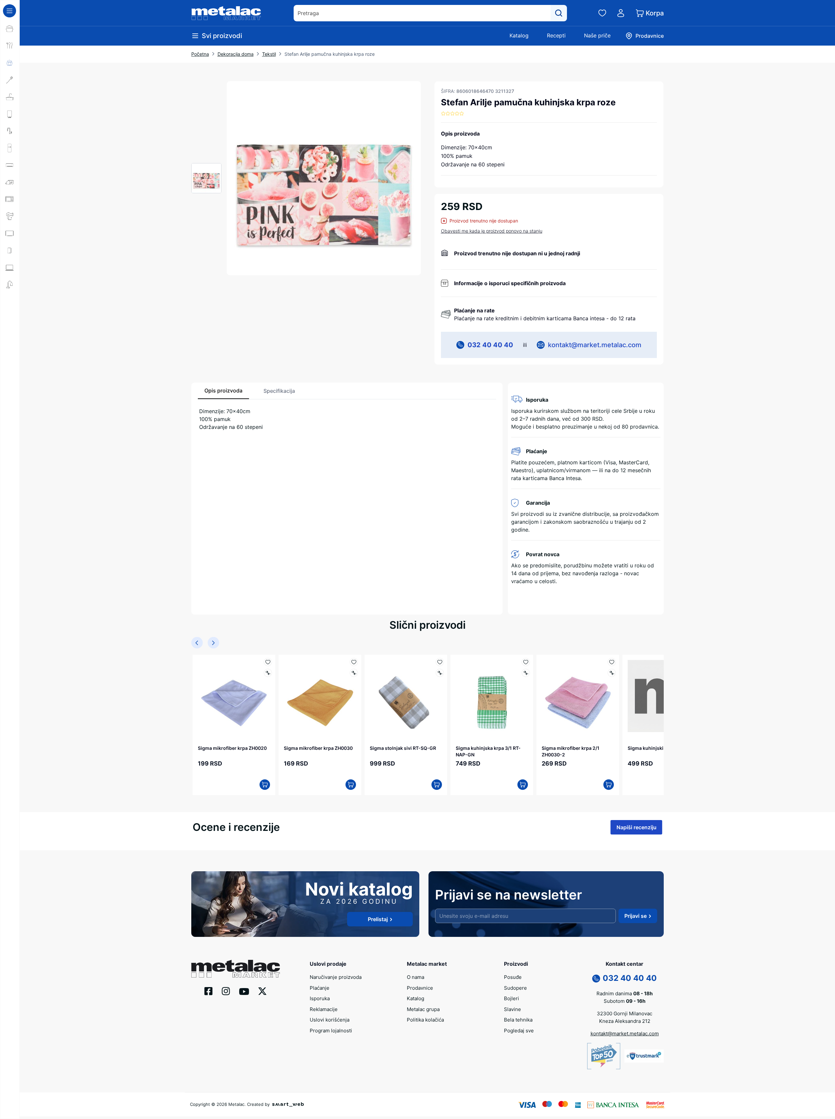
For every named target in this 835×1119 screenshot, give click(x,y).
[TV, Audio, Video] (10, 233)
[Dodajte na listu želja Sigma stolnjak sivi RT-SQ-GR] (440, 662)
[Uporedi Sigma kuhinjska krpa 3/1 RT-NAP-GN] (526, 673)
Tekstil (269, 54)
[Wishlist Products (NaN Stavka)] (602, 13)
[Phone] (596, 978)
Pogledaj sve (519, 1030)
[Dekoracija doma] (10, 284)
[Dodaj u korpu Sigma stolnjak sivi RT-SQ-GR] (436, 784)
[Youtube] (244, 991)
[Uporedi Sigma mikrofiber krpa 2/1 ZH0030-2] (612, 673)
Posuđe (513, 977)
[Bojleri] (10, 114)
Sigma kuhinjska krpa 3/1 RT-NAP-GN (488, 751)
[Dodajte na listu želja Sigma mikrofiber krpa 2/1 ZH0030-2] (612, 662)
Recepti (556, 35)
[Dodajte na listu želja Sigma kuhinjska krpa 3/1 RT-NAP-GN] (526, 662)
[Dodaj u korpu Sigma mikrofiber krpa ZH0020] (265, 784)
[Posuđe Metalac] (10, 28)
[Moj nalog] (621, 13)
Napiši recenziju (636, 827)
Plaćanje (319, 988)
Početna (200, 54)
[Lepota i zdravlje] (10, 216)
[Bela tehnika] (10, 148)
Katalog (519, 35)
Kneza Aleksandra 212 (624, 1021)
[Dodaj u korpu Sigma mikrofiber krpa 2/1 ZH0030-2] (608, 784)
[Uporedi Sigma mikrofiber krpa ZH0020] (268, 673)
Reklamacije (324, 1009)
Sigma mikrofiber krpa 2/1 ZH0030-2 (570, 751)
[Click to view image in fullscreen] (324, 178)
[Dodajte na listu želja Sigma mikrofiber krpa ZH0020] (268, 662)
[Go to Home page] (226, 13)
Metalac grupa (423, 1009)
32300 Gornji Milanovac (624, 1013)
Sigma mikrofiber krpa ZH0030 (318, 748)
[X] (262, 990)
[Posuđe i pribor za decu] (10, 62)
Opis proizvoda (223, 390)
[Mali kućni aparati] (10, 182)
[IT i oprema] (10, 267)
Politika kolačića (425, 1020)
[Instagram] (226, 990)
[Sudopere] (10, 97)
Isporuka (320, 998)
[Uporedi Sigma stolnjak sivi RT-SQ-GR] (440, 673)
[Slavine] (10, 131)
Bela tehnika (518, 1020)
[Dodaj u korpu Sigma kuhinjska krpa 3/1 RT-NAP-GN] (522, 784)
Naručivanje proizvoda (336, 977)
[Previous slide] (197, 642)
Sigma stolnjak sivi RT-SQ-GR (403, 748)
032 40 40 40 (490, 345)
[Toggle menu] (9, 10)
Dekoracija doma (236, 54)
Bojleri (511, 998)
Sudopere (515, 988)
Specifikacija (279, 391)
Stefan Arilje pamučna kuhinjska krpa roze (329, 54)
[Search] (559, 13)
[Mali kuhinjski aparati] (10, 199)
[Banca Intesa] (613, 1104)
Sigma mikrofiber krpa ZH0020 (232, 748)
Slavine (512, 1009)
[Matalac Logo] (235, 968)
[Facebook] (208, 990)
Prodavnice (420, 988)
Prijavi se (635, 916)
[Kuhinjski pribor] (10, 80)
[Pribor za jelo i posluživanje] (10, 45)
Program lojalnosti (331, 1030)
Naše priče (597, 35)
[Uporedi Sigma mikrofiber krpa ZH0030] (354, 673)
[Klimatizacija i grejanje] (10, 165)
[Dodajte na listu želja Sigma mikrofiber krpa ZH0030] (354, 662)
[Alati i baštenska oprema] (10, 301)
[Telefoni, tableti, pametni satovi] (10, 250)
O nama (415, 977)
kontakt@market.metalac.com (594, 345)
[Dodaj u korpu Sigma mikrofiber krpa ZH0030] (350, 784)
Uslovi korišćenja (329, 1020)
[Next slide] (213, 642)
